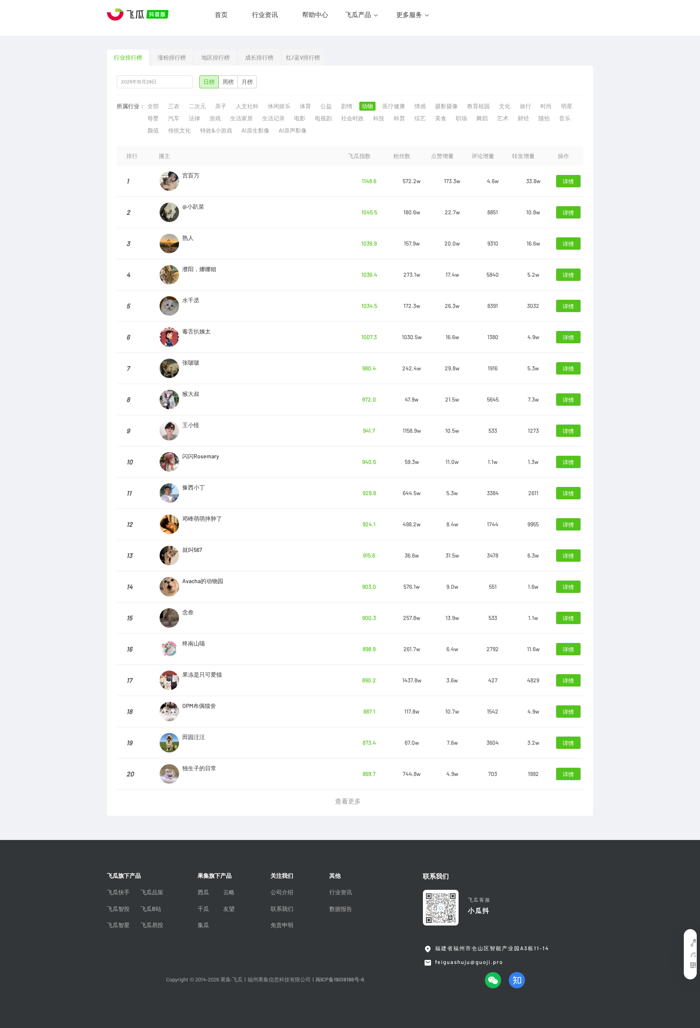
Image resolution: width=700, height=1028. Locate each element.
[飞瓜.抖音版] (139, 14)
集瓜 (203, 925)
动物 (367, 106)
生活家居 (241, 118)
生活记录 (273, 118)
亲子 (220, 106)
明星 (566, 106)
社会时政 (352, 118)
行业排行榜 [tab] (128, 57)
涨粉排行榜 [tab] (172, 57)
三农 (173, 106)
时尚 (546, 106)
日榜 (209, 82)
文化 (504, 106)
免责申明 (282, 925)
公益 (326, 106)
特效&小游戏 (216, 130)
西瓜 (203, 892)
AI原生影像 (255, 130)
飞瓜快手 (118, 892)
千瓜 (203, 909)
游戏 (215, 118)
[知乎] (517, 980)
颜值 (153, 130)
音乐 (564, 118)
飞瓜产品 (358, 14)
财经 (523, 118)
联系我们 (282, 909)
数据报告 (340, 909)
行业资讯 (265, 14)
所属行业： (131, 106)
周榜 (228, 82)
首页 (221, 14)
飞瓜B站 (151, 909)
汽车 (173, 118)
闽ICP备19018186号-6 (340, 980)
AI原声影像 (293, 130)
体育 (305, 106)
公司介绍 (282, 892)
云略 (229, 892)
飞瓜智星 (118, 925)
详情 (568, 181)
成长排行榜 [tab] (259, 57)
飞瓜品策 (152, 892)
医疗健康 (393, 106)
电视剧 (323, 118)
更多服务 (409, 14)
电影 (299, 118)
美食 (440, 118)
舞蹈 (482, 118)
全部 (153, 106)
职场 (461, 118)
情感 (420, 106)
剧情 (346, 106)
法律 (194, 118)
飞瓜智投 (118, 909)
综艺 (420, 118)
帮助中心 (315, 14)
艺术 (502, 118)
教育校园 (478, 106)
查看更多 (348, 801)
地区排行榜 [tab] (215, 57)
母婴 (153, 118)
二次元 (197, 106)
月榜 (247, 82)
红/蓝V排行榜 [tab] (303, 57)
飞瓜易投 (152, 925)
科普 (399, 118)
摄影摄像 (446, 106)
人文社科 (247, 106)
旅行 (525, 106)
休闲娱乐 (279, 106)
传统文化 (179, 130)
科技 (378, 118)
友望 (229, 909)
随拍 (544, 118)
